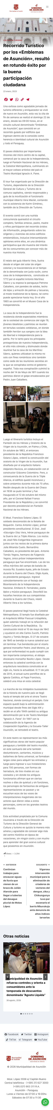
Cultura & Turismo (12, 40)
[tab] (21, 1013)
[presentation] (26, 957)
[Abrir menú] (47, 7)
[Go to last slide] (7, 977)
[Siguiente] (45, 977)
